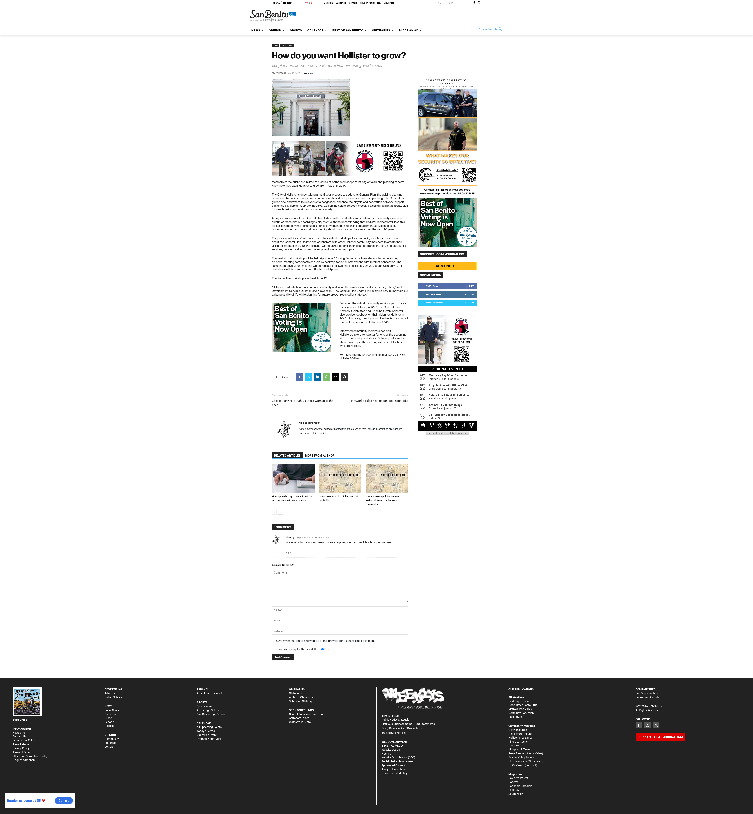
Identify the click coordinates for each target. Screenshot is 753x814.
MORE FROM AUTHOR (320, 455)
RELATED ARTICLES (287, 455)
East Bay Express (518, 701)
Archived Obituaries (301, 697)
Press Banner (516, 753)
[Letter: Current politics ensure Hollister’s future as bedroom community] (387, 478)
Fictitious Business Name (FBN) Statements (408, 723)
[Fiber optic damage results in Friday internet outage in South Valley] (293, 478)
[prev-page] (274, 512)
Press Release (21, 744)
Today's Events (206, 731)
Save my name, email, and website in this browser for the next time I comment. (325, 641)
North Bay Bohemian (521, 712)
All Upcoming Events (209, 727)
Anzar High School (208, 710)
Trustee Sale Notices (394, 732)
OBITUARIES (297, 689)
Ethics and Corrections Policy (30, 756)
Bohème (513, 782)
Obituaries (295, 693)
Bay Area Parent (518, 778)
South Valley (516, 793)
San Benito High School (211, 714)
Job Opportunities (647, 693)
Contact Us (19, 736)
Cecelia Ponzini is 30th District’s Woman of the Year (302, 403)
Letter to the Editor (24, 740)
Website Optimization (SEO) (398, 757)
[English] (307, 3)
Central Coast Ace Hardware (306, 714)
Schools (109, 722)
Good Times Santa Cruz (522, 705)
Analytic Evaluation (393, 769)
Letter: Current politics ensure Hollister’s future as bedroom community (382, 500)
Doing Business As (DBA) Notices (402, 728)
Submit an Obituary (301, 701)
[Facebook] (474, 3)
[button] (491, 29)
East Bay (513, 789)
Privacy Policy (21, 748)
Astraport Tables (299, 718)
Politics (109, 725)
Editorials (110, 742)
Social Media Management (398, 761)
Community (112, 738)
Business (110, 714)
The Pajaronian (517, 761)
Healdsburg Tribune (520, 733)
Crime (108, 718)
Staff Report (279, 73)
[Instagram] (479, 3)
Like (471, 286)
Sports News (204, 706)
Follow (469, 294)
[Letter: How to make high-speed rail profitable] (340, 478)
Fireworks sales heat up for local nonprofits (379, 401)
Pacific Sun (515, 716)
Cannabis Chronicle (520, 786)
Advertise (110, 693)
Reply (288, 552)
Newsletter (19, 732)
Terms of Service (22, 752)
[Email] (335, 377)
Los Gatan (514, 745)
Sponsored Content (393, 765)
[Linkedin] (317, 377)
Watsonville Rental (300, 722)
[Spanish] (311, 3)
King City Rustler (518, 741)
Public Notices (113, 697)
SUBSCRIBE (20, 719)
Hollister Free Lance (520, 737)
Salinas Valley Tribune (521, 757)
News (275, 45)
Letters (109, 746)
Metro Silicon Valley (520, 709)
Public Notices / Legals (395, 719)
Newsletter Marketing (395, 773)
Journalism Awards (647, 697)
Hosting (386, 753)
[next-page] (280, 512)
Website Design (391, 749)
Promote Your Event (209, 738)
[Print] (344, 377)
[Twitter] (308, 377)
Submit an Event (207, 734)
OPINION (110, 734)
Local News (287, 45)
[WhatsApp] (326, 377)
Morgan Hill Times (519, 749)
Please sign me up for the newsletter (296, 649)
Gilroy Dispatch (517, 729)
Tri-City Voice (516, 765)
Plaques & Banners (24, 760)
